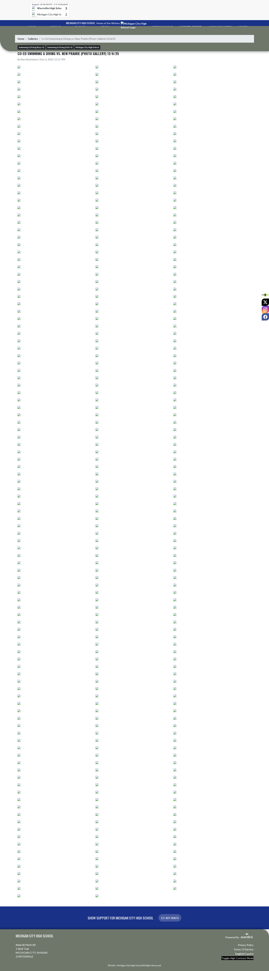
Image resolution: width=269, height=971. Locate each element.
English (239, 953)
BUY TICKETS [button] (172, 918)
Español (248, 953)
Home (21, 38)
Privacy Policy (245, 944)
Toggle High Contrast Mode (237, 958)
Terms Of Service (243, 949)
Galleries (33, 38)
